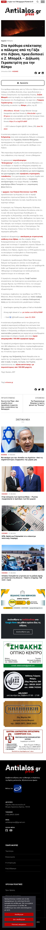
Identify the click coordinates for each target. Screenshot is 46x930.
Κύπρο (23, 105)
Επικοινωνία (10, 857)
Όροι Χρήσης (10, 890)
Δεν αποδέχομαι (19, 919)
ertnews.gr (9, 382)
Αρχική (3, 41)
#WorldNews (8, 111)
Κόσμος (10, 41)
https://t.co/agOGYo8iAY (18, 121)
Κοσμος (15, 71)
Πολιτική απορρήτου (19, 924)
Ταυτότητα (9, 851)
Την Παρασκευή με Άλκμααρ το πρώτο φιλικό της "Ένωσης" (36, 403)
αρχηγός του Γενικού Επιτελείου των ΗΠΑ (20, 192)
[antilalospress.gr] (23, 11)
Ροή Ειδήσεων (10, 869)
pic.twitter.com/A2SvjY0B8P (32, 312)
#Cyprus (7, 116)
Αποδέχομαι (19, 914)
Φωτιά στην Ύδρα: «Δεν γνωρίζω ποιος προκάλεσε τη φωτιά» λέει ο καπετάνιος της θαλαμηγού (10, 405)
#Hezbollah (31, 113)
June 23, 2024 (30, 317)
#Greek (16, 111)
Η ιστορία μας (10, 863)
